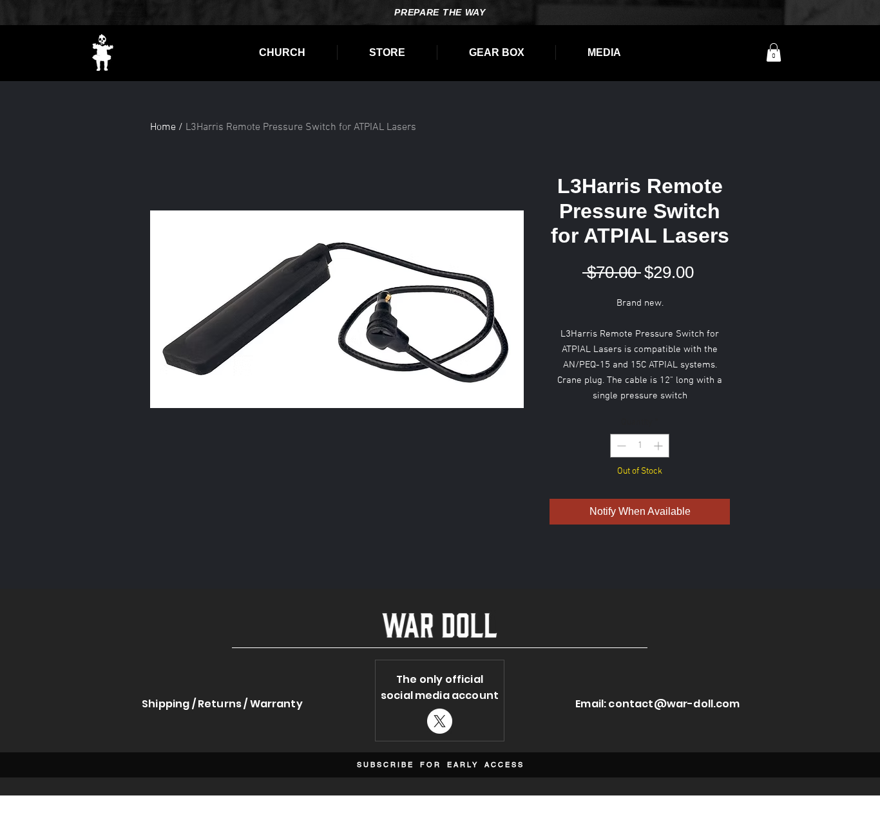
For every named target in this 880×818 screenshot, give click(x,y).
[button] (773, 52)
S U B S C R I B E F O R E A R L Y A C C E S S (439, 764)
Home (163, 127)
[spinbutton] (639, 445)
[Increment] (659, 445)
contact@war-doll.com (674, 703)
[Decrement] (620, 445)
